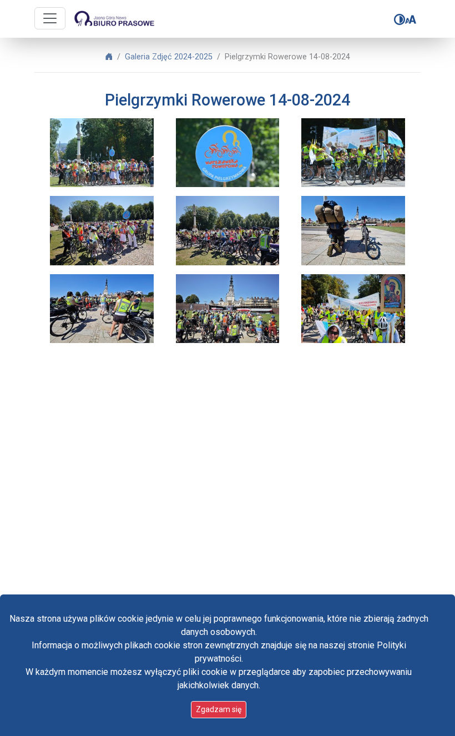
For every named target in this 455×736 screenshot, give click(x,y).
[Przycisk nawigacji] (49, 18)
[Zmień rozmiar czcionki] (410, 19)
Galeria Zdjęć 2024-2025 (169, 57)
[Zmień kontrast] (399, 19)
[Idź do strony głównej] (114, 18)
